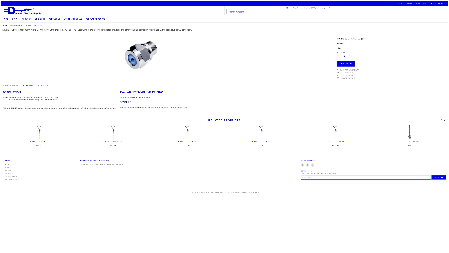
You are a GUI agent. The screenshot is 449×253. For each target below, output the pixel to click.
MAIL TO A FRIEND (11, 85)
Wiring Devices (16, 25)
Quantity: (341, 52)
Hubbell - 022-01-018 (113, 142)
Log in (399, 3)
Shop (14, 19)
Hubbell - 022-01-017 (39, 142)
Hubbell (340, 43)
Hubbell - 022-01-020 (261, 142)
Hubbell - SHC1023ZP (34, 25)
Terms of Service (11, 176)
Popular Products (95, 19)
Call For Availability (12, 179)
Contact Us (54, 19)
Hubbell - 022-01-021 (335, 142)
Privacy (7, 167)
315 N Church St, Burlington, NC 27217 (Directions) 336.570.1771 (102, 164)
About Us (27, 19)
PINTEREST (44, 85)
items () (440, 3)
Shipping (8, 173)
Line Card (40, 19)
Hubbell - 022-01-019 (187, 142)
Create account (413, 3)
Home (5, 19)
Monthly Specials (73, 19)
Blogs (7, 164)
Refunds (8, 170)
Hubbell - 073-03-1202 (409, 142)
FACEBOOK (29, 85)
